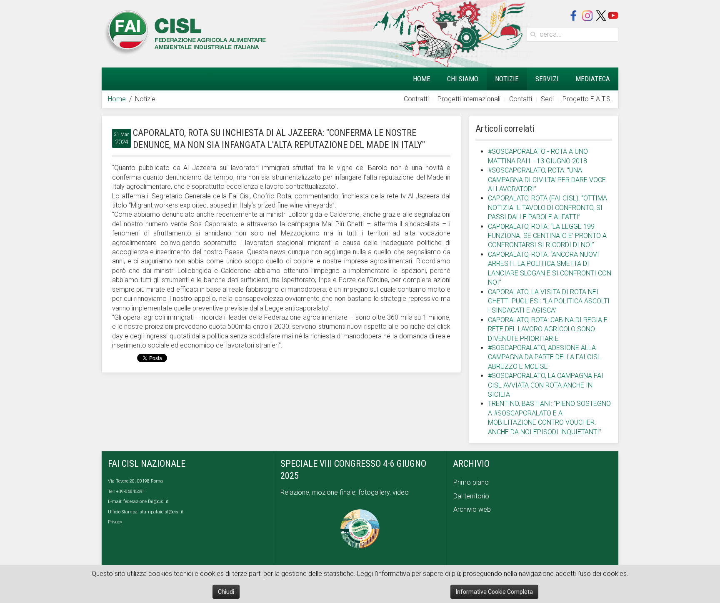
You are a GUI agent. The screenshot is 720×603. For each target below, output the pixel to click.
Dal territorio (471, 496)
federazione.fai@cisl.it (146, 501)
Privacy (115, 522)
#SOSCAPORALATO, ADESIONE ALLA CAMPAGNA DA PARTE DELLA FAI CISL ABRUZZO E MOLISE (544, 357)
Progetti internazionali (469, 99)
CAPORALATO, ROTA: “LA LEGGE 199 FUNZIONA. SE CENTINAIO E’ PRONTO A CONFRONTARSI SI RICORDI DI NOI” (547, 236)
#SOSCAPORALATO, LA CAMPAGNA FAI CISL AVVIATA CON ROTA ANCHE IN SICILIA (545, 385)
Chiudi (226, 591)
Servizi (547, 79)
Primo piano (471, 482)
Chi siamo (462, 79)
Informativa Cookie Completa (494, 591)
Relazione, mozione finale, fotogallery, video (345, 492)
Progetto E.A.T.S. (587, 99)
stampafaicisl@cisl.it (162, 512)
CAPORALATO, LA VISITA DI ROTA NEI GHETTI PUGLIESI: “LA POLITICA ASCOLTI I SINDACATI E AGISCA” (549, 301)
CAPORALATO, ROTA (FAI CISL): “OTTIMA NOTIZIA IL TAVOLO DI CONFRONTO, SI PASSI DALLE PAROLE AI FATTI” (547, 207)
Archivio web (472, 509)
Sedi (547, 99)
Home (421, 79)
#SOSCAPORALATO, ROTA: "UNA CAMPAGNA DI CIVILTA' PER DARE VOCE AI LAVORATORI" (547, 179)
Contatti (520, 99)
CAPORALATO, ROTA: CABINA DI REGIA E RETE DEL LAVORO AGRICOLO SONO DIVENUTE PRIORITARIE (548, 329)
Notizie (507, 79)
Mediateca (592, 79)
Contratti (416, 99)
